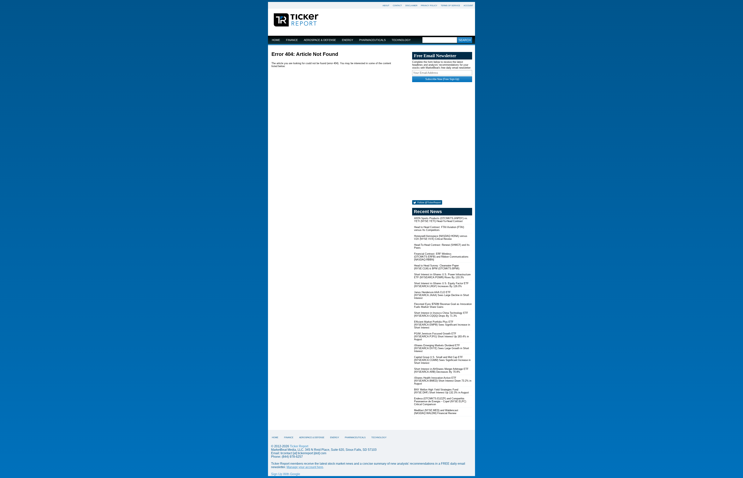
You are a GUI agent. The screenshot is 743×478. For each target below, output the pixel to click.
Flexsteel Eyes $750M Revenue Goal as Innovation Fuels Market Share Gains (443, 305)
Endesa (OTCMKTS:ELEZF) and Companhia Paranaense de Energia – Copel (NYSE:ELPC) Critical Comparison (440, 401)
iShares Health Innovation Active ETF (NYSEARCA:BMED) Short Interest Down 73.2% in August (442, 380)
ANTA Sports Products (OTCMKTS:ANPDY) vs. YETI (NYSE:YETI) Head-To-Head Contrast (441, 220)
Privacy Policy (429, 5)
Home (276, 40)
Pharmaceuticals (372, 40)
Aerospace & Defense (320, 40)
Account (468, 5)
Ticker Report (299, 446)
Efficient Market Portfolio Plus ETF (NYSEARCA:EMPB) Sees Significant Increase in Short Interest (442, 324)
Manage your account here (305, 467)
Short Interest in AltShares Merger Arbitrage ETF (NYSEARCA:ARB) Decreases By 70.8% (441, 370)
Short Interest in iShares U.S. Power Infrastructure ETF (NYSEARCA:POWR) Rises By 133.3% (442, 276)
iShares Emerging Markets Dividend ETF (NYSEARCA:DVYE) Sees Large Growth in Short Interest (441, 348)
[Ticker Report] (296, 20)
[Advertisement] (399, 22)
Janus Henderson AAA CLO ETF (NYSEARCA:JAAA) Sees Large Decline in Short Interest (441, 295)
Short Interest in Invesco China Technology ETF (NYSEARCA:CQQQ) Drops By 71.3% (441, 314)
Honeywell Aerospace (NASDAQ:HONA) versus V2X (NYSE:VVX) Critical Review (440, 237)
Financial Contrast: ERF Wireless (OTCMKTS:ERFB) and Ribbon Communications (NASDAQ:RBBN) (441, 256)
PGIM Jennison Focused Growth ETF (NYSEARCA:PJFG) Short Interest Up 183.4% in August (441, 336)
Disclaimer (411, 5)
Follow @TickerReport (429, 202)
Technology (401, 40)
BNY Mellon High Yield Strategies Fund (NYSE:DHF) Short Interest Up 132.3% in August (441, 391)
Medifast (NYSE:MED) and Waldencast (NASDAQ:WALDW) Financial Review (436, 412)
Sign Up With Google (285, 474)
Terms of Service (450, 5)
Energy (347, 40)
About (386, 5)
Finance (292, 40)
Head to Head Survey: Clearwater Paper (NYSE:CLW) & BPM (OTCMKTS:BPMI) (436, 267)
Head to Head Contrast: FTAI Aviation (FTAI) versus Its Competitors (439, 228)
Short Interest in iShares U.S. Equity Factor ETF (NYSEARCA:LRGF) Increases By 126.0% (441, 285)
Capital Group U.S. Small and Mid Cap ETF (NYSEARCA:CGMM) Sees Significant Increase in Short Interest (442, 360)
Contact (397, 5)
